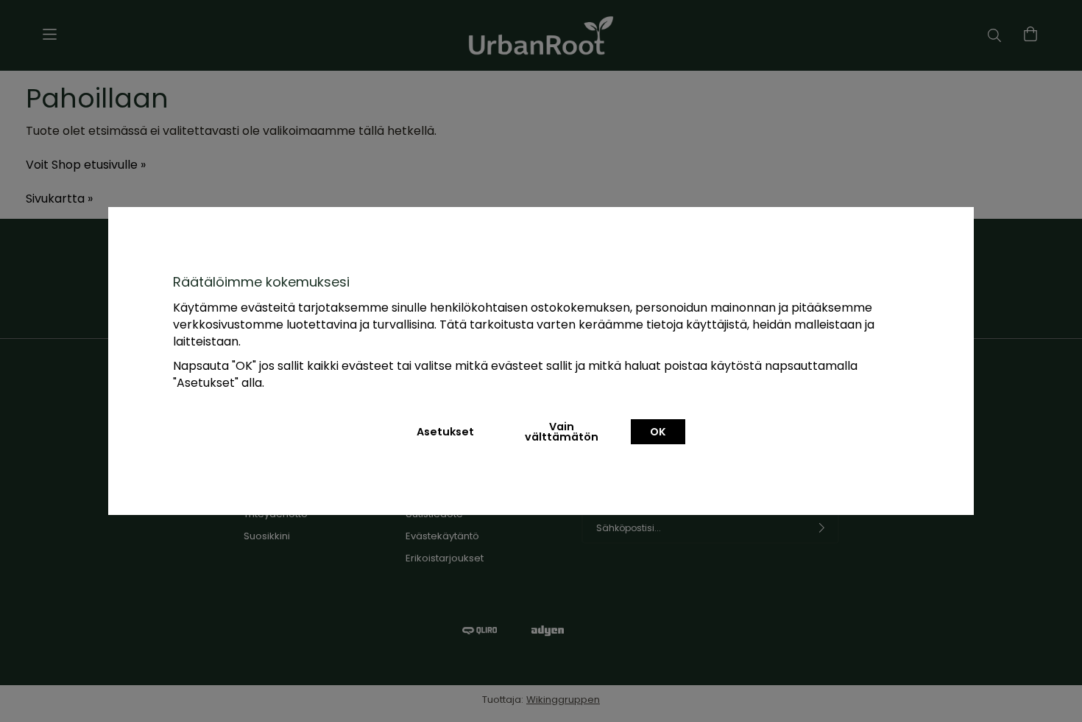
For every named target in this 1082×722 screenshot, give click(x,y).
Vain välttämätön (561, 431)
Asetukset (445, 431)
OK (658, 431)
